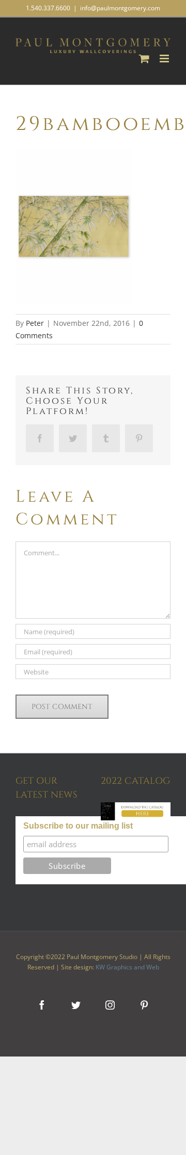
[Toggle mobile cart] (144, 58)
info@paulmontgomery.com (120, 8)
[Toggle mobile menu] (165, 58)
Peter (35, 323)
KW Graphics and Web (127, 967)
